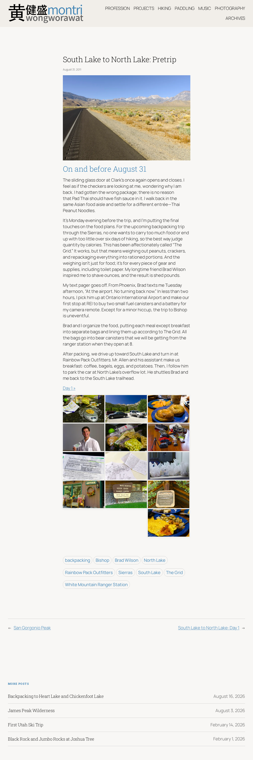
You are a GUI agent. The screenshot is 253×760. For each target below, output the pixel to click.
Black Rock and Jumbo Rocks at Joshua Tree (51, 739)
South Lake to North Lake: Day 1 (208, 628)
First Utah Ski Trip (25, 724)
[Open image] (83, 408)
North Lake (154, 560)
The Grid (174, 572)
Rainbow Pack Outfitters (89, 572)
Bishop (102, 560)
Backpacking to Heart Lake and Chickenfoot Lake (56, 696)
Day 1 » (69, 388)
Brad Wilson (126, 560)
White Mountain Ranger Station (96, 585)
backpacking (77, 560)
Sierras (125, 572)
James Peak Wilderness (31, 710)
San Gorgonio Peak (32, 628)
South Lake (149, 572)
